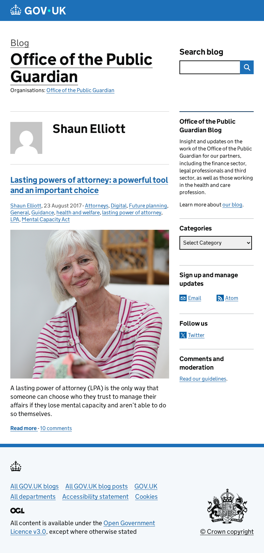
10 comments (56, 428)
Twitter (196, 335)
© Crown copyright (227, 531)
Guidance (42, 212)
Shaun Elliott (25, 205)
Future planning (148, 205)
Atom (231, 298)
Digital (118, 205)
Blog (19, 42)
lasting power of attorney (131, 212)
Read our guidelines (202, 378)
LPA (14, 219)
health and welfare (78, 212)
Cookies (146, 496)
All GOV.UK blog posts (96, 486)
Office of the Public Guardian (81, 68)
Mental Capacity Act (46, 219)
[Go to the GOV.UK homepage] (38, 10)
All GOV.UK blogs (34, 486)
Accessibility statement (95, 496)
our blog (232, 204)
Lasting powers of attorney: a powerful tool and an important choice (89, 185)
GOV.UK (145, 486)
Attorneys (96, 205)
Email (194, 298)
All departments (33, 496)
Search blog (201, 52)
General (19, 212)
